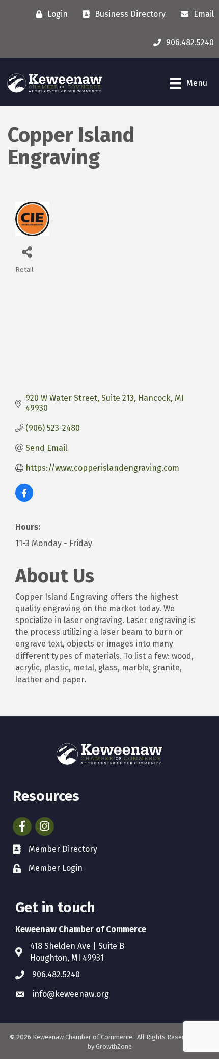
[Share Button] (26, 251)
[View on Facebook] (24, 499)
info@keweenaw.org (70, 994)
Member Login (56, 868)
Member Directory (63, 849)
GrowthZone (114, 1046)
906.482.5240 (56, 974)
